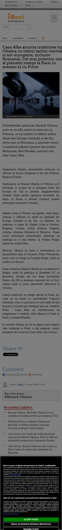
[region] (31, 493)
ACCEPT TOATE (31, 520)
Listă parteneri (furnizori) (10, 514)
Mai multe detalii (15, 474)
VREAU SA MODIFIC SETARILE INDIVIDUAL (31, 524)
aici (26, 487)
